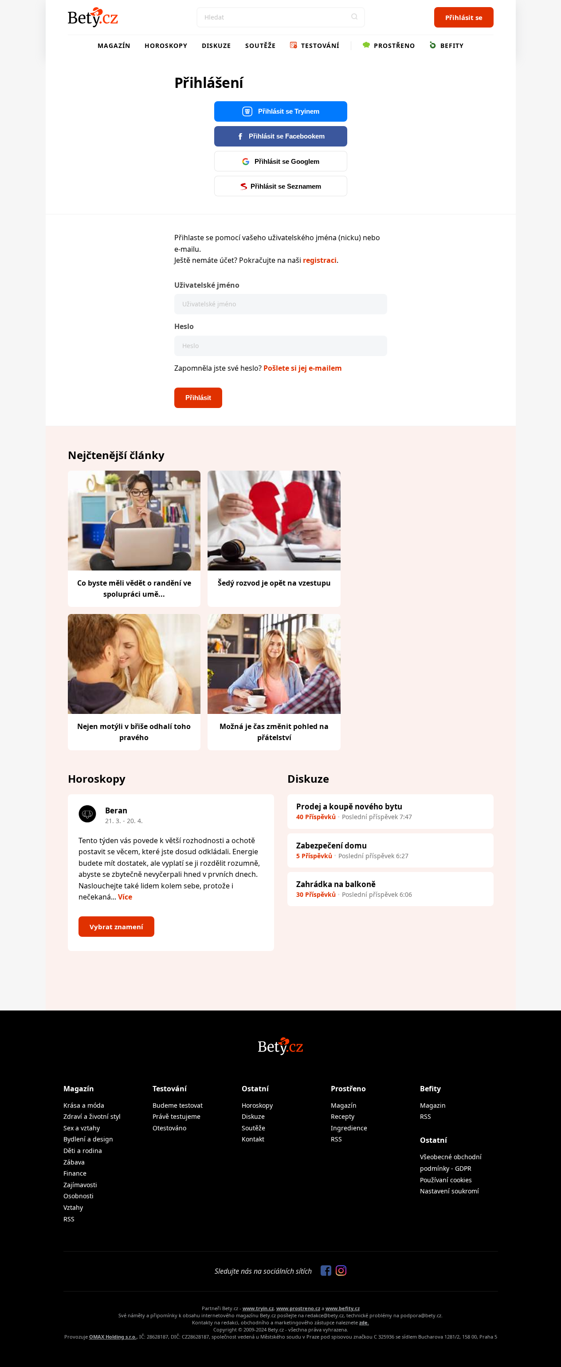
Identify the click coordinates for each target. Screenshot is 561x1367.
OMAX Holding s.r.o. (113, 1336)
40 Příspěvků (316, 816)
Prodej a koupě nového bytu (349, 806)
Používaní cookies (446, 1180)
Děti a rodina (82, 1150)
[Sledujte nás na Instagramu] (338, 1271)
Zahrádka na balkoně (336, 884)
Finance (74, 1173)
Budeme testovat (178, 1105)
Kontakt (253, 1139)
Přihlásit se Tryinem (287, 111)
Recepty (342, 1116)
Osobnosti (78, 1196)
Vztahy (73, 1207)
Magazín (114, 45)
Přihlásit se (464, 17)
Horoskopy (166, 45)
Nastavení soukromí (449, 1191)
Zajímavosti (80, 1185)
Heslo (184, 326)
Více (125, 897)
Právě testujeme (176, 1116)
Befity (451, 45)
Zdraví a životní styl (92, 1116)
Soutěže (260, 45)
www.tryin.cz (258, 1308)
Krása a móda (83, 1105)
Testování (319, 45)
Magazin (433, 1105)
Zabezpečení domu (331, 845)
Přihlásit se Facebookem (286, 136)
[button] (355, 17)
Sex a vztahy (81, 1128)
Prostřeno (393, 45)
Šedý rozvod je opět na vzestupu (274, 583)
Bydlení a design (88, 1139)
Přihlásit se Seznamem (286, 186)
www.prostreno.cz (298, 1308)
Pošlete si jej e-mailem (302, 368)
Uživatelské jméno (206, 285)
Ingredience (349, 1128)
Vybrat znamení (116, 926)
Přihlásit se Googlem (286, 161)
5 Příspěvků (314, 856)
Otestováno (169, 1128)
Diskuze (216, 45)
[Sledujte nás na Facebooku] (323, 1271)
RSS (69, 1219)
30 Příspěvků (316, 894)
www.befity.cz (343, 1308)
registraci (320, 260)
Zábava (74, 1162)
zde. (364, 1322)
